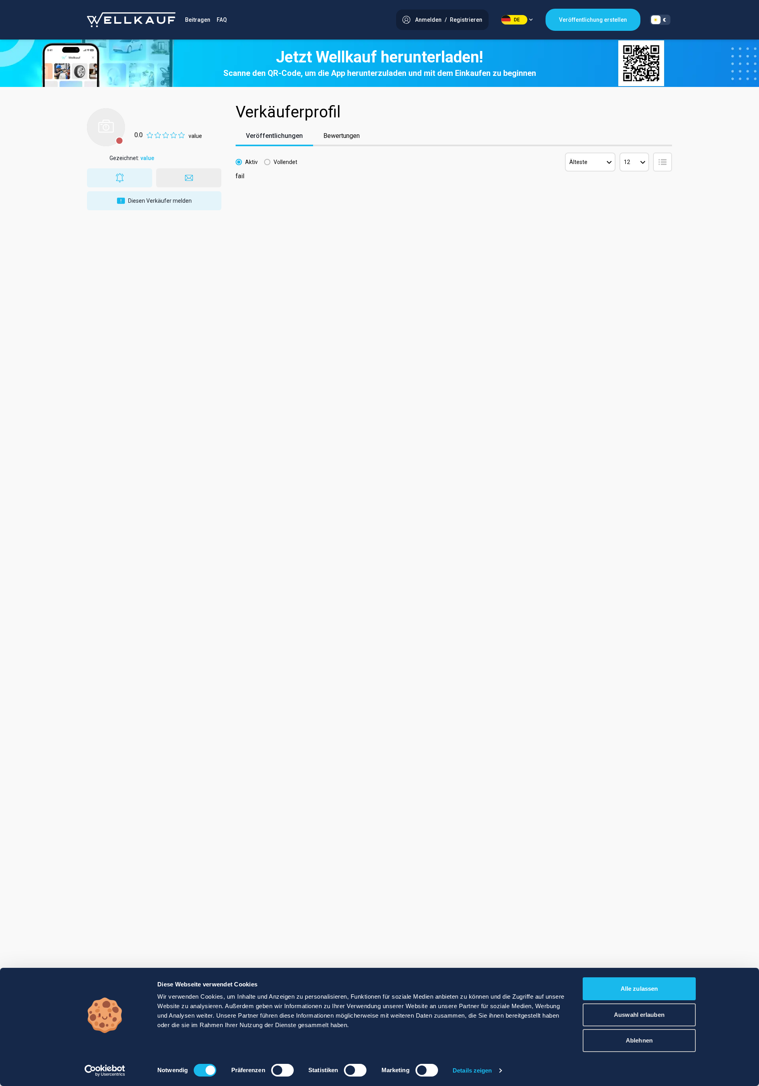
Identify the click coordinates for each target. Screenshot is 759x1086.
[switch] (282, 1070)
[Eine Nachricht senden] (188, 177)
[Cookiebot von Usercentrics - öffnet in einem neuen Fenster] (105, 1071)
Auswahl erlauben (639, 1014)
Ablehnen (639, 1040)
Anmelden (428, 20)
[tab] (274, 136)
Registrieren (466, 20)
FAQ (222, 20)
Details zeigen (472, 1070)
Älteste (578, 162)
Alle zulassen (639, 988)
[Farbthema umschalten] (660, 20)
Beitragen (197, 20)
